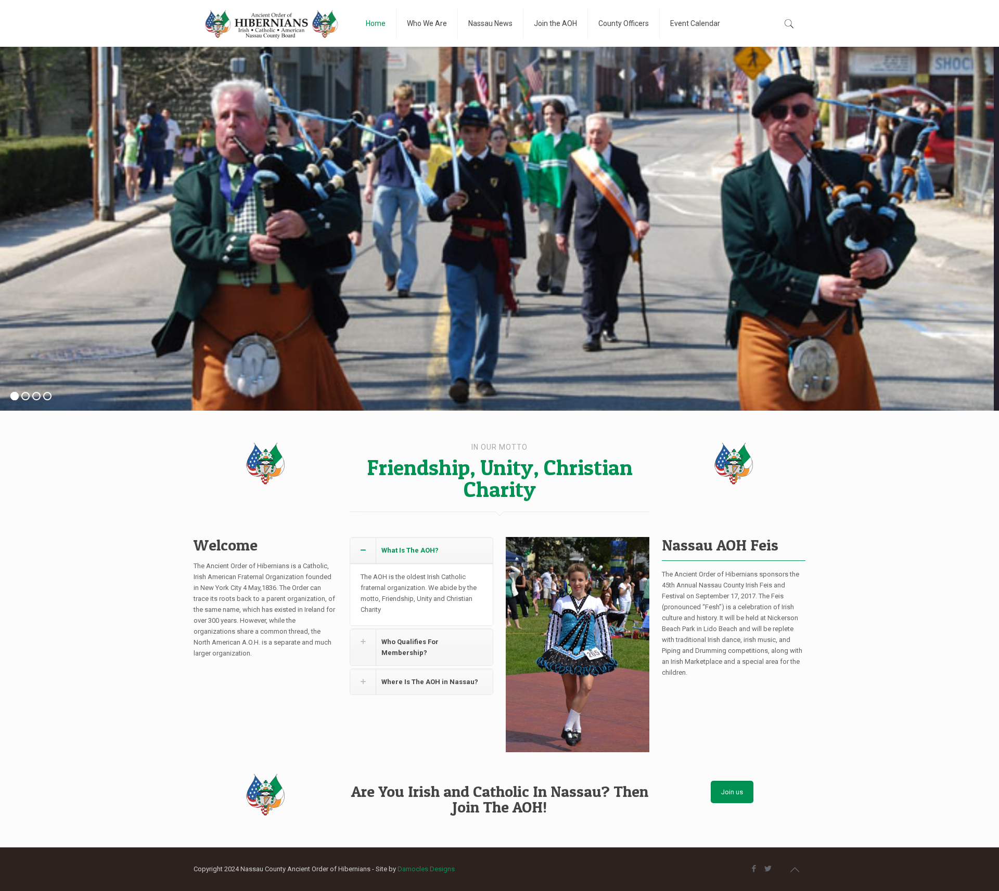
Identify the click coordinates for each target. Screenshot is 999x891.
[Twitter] (767, 868)
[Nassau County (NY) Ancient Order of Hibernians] (272, 23)
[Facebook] (753, 868)
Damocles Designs (426, 869)
